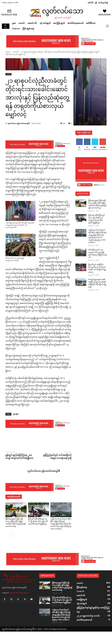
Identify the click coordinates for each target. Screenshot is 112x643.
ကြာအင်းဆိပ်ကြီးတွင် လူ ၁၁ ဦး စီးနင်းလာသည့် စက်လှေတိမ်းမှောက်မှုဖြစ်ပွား (38, 521)
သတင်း (15, 52)
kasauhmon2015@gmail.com (19, 593)
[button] (107, 26)
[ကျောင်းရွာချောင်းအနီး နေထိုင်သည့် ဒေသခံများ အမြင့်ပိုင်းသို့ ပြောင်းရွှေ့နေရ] (80, 282)
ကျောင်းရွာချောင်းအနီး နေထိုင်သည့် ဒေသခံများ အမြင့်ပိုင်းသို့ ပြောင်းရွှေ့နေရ (97, 283)
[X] (14, 438)
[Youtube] (31, 599)
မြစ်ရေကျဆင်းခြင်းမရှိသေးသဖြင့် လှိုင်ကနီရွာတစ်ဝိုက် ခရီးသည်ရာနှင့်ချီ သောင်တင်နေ (15, 522)
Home (8, 52)
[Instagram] (11, 599)
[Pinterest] (20, 438)
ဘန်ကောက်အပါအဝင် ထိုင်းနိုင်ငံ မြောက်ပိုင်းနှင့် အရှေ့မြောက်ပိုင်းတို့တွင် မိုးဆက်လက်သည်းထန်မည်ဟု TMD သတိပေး (60, 524)
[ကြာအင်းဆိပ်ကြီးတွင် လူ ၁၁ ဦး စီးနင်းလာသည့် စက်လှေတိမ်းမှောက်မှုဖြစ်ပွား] (38, 509)
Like (79, 140)
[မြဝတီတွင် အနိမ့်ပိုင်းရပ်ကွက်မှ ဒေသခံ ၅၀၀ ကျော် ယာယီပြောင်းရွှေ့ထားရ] (80, 267)
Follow (87, 140)
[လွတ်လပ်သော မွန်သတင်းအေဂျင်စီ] (16, 471)
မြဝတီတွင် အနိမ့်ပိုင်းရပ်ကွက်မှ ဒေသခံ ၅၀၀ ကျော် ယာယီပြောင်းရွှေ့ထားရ (97, 268)
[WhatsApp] (27, 438)
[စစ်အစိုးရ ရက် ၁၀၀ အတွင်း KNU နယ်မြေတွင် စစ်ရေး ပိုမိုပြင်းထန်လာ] (80, 252)
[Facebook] (8, 438)
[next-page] (11, 534)
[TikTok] (18, 599)
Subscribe (103, 140)
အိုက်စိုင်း (16, 414)
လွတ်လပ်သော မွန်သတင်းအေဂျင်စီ (19, 123)
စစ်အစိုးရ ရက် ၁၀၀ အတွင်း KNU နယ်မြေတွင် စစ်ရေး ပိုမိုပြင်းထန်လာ (97, 253)
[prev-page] (7, 534)
